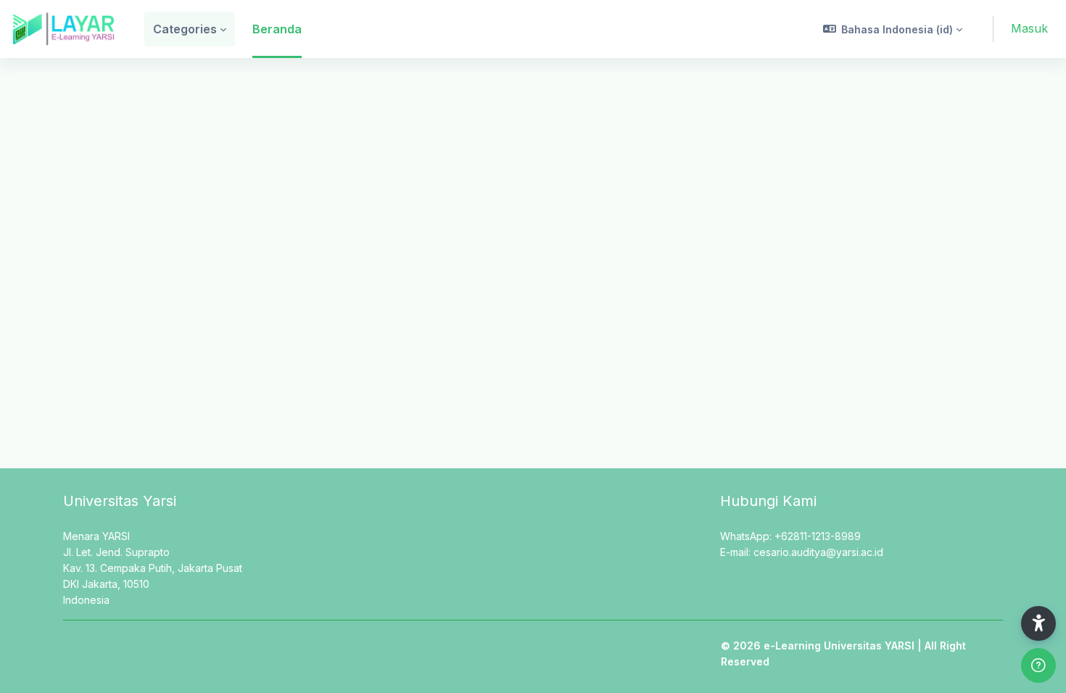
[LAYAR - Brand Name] (63, 29)
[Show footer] (1038, 665)
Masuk (1029, 28)
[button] (893, 29)
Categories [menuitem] (185, 29)
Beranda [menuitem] (277, 29)
